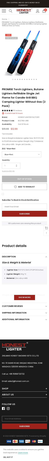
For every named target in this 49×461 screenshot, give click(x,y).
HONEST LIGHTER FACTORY (28, 117)
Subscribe (24, 426)
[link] (15, 346)
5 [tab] (22, 79)
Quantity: (6, 160)
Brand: (4, 117)
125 (9, 223)
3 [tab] (17, 79)
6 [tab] (24, 79)
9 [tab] (31, 79)
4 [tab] (19, 79)
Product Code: (8, 120)
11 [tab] (36, 79)
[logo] (24, 11)
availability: (7, 124)
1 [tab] (12, 79)
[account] (37, 10)
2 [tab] (15, 79)
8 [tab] (29, 79)
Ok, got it (8, 457)
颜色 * (8, 148)
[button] (7, 110)
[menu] (4, 11)
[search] (10, 10)
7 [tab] (26, 79)
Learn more (23, 452)
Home (4, 19)
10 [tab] (33, 79)
